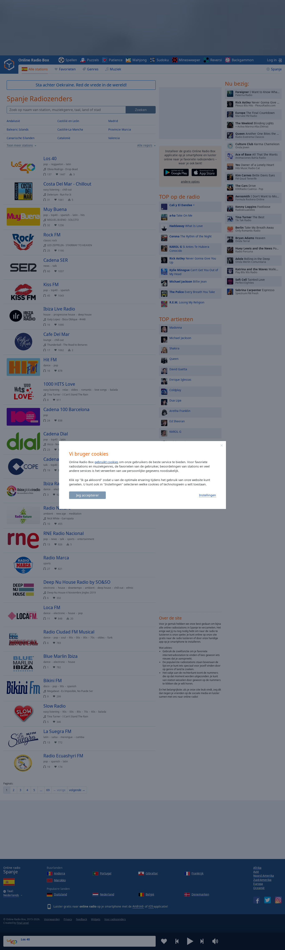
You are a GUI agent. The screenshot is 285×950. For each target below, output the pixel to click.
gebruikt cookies (106, 462)
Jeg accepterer (87, 495)
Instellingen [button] (207, 495)
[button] (222, 445)
